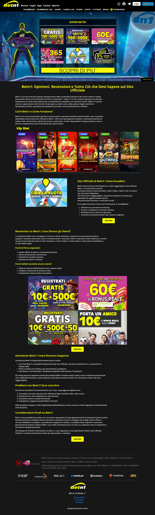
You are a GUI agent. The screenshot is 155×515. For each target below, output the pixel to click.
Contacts (79, 502)
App (39, 5)
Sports (55, 5)
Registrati (148, 4)
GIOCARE (108, 220)
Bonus (24, 5)
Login (32, 5)
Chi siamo (79, 500)
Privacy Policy (79, 497)
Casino (47, 5)
